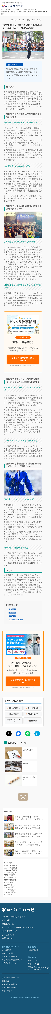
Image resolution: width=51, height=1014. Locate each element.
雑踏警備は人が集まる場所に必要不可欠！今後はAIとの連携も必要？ (24, 13)
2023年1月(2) (10, 875)
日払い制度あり (14, 714)
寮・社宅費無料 (33, 708)
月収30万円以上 (14, 708)
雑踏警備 (12, 613)
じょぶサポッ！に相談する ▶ (23, 681)
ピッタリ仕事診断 (16, 619)
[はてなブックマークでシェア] (37, 733)
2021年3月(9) (10, 892)
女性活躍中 (33, 721)
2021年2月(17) (10, 894)
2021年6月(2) (10, 887)
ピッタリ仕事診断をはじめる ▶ (23, 359)
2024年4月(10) (10, 870)
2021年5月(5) (10, 890)
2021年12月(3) (10, 877)
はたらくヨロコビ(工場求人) (11, 9)
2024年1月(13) (10, 873)
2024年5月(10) (10, 868)
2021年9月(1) (9, 882)
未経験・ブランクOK (14, 721)
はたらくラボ (29, 9)
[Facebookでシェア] (18, 733)
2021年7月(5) (10, 885)
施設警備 (12, 616)
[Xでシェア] (9, 733)
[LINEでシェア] (27, 733)
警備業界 (12, 609)
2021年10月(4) (10, 880)
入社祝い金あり (33, 714)
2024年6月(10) (10, 865)
